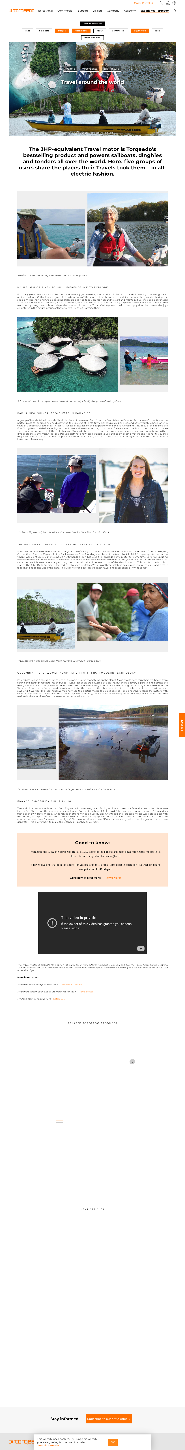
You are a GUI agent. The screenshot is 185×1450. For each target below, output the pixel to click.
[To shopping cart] (162, 3)
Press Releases (92, 37)
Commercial (65, 10)
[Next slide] (132, 1061)
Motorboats (81, 30)
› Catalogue (58, 999)
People (62, 30)
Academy (130, 10)
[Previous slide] (38, 1061)
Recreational (45, 10)
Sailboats (44, 30)
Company (113, 10)
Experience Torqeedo (155, 10)
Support (83, 10)
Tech (157, 30)
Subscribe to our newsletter (107, 1419)
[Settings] (174, 3)
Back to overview (92, 23)
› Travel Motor (111, 877)
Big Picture (140, 30)
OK (113, 1442)
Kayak (99, 30)
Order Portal (142, 3)
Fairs (27, 30)
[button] (59, 1119)
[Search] (174, 10)
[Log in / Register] (168, 3)
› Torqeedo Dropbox (71, 984)
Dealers (97, 10)
